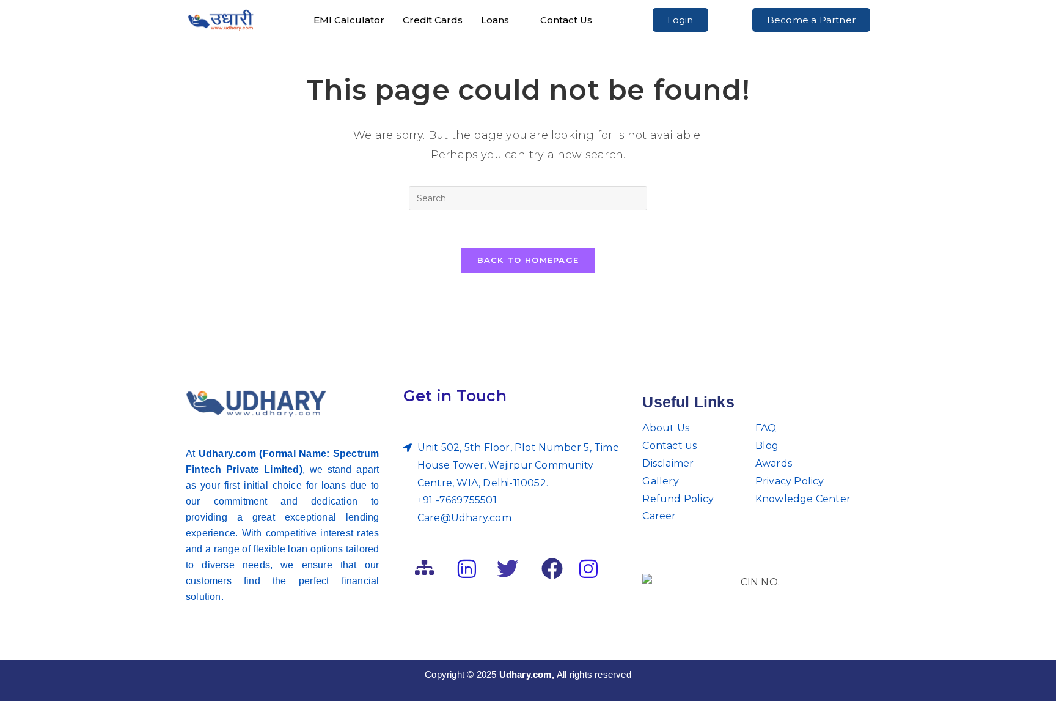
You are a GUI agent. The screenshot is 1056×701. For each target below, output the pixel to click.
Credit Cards (433, 20)
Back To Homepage (528, 260)
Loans (495, 20)
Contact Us (566, 20)
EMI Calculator (349, 20)
